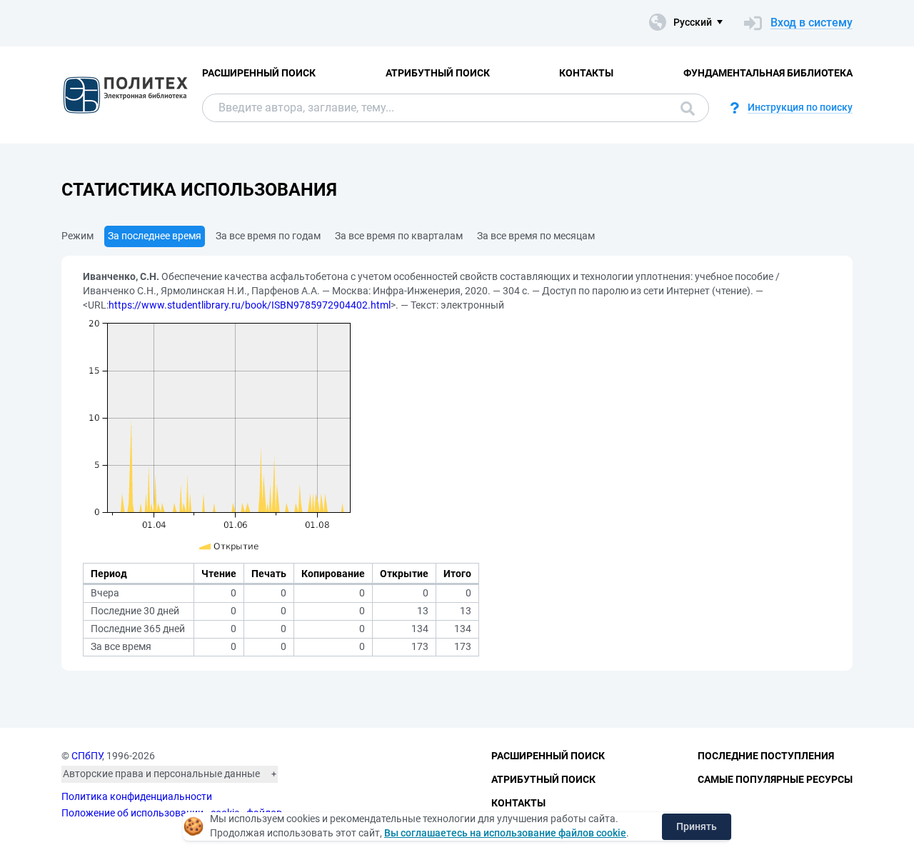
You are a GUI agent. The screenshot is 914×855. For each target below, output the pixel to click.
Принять (696, 826)
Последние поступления (766, 755)
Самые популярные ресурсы (775, 779)
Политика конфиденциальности (136, 796)
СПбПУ (86, 755)
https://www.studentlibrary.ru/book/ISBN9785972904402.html (250, 305)
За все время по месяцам (536, 235)
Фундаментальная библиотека (768, 73)
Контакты (586, 73)
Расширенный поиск (259, 73)
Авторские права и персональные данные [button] (161, 773)
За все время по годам (268, 235)
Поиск (684, 108)
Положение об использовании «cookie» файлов (171, 813)
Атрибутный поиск (438, 73)
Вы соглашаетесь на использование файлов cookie (505, 833)
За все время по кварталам (399, 235)
